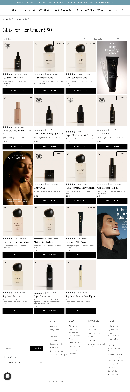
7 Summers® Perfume (43, 77)
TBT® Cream (39, 187)
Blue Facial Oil (103, 133)
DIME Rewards (75, 346)
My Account (113, 330)
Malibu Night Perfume (44, 241)
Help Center (113, 326)
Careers (72, 357)
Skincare (53, 326)
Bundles (53, 340)
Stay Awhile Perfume (12, 296)
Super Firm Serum (42, 296)
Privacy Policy (114, 364)
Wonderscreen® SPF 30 (107, 187)
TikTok (91, 337)
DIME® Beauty (59, 381)
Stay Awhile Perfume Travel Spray (80, 296)
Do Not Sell (113, 371)
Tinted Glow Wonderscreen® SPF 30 (17, 132)
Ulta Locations (56, 351)
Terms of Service (115, 354)
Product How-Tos (77, 343)
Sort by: (88, 39)
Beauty (52, 333)
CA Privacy (113, 367)
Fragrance (53, 337)
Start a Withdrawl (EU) (115, 350)
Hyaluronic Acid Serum (13, 77)
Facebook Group (95, 333)
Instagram (92, 326)
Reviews (72, 353)
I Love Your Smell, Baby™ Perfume (80, 187)
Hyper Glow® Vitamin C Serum (79, 135)
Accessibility (114, 374)
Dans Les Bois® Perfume (76, 77)
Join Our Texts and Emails (96, 345)
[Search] (110, 10)
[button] (15, 10)
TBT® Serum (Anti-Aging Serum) (48, 133)
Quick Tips (74, 350)
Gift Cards (54, 348)
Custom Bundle (56, 344)
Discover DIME (75, 335)
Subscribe (36, 348)
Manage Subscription (113, 334)
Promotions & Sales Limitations (115, 359)
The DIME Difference (73, 331)
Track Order (113, 345)
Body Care (54, 330)
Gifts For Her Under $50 (20, 19)
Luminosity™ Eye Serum (76, 241)
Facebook (92, 330)
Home (5, 19)
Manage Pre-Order (113, 340)
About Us (73, 326)
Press (71, 339)
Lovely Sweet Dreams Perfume (16, 241)
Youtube (91, 340)
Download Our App (58, 355)
